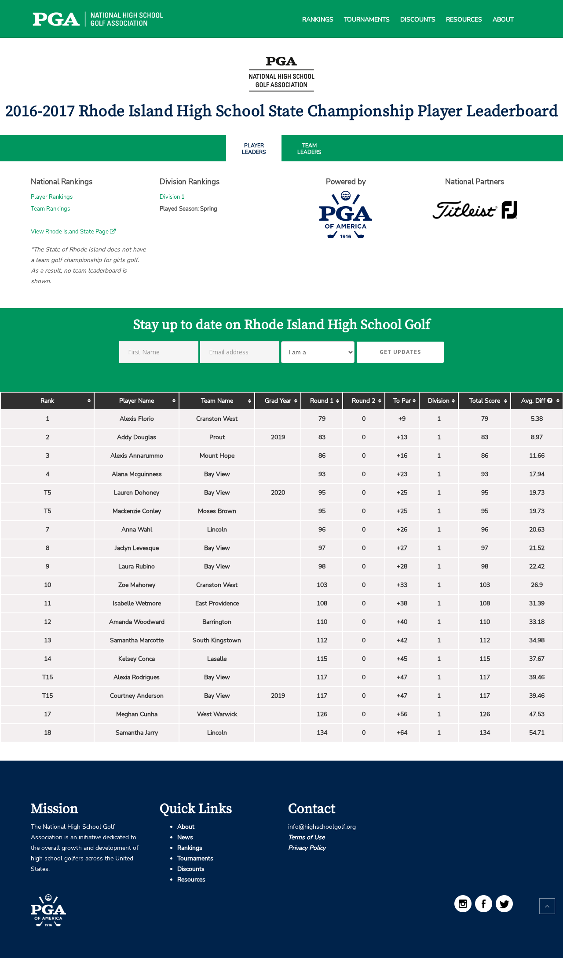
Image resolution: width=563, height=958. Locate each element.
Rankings (318, 8)
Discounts (418, 8)
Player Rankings (52, 197)
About (503, 8)
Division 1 (172, 197)
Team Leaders (309, 149)
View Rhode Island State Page (70, 232)
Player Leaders (254, 149)
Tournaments (367, 8)
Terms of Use (306, 837)
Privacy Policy (306, 848)
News (185, 837)
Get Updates (400, 352)
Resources (464, 8)
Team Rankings (50, 209)
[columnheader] (47, 401)
